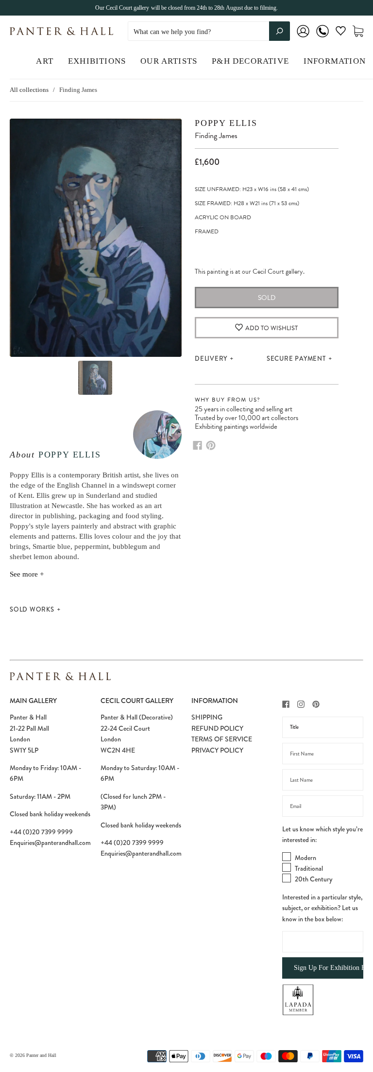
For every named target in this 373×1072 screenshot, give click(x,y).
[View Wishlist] (341, 32)
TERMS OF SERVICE (221, 739)
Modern (305, 857)
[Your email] (322, 806)
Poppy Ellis (69, 454)
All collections (29, 89)
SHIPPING (206, 717)
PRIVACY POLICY (217, 750)
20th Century (313, 879)
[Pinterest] (211, 445)
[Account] (303, 38)
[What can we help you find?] (209, 31)
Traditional (309, 868)
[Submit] (279, 31)
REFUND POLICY (217, 728)
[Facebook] (197, 445)
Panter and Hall (41, 1055)
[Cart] (358, 31)
